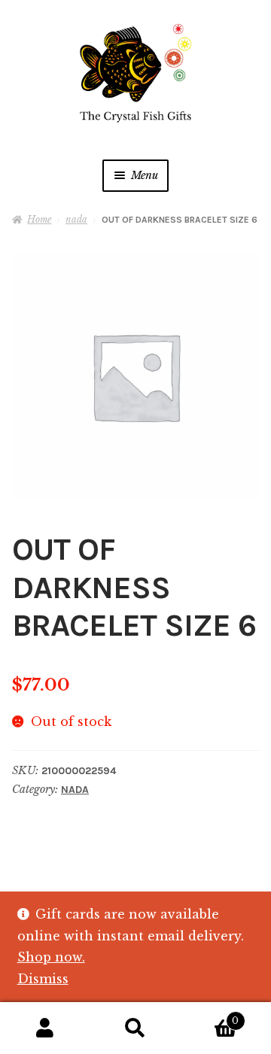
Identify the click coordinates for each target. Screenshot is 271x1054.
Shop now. (51, 956)
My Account (45, 1028)
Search (135, 1028)
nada (76, 219)
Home (39, 219)
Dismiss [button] (43, 978)
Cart (210, 1016)
